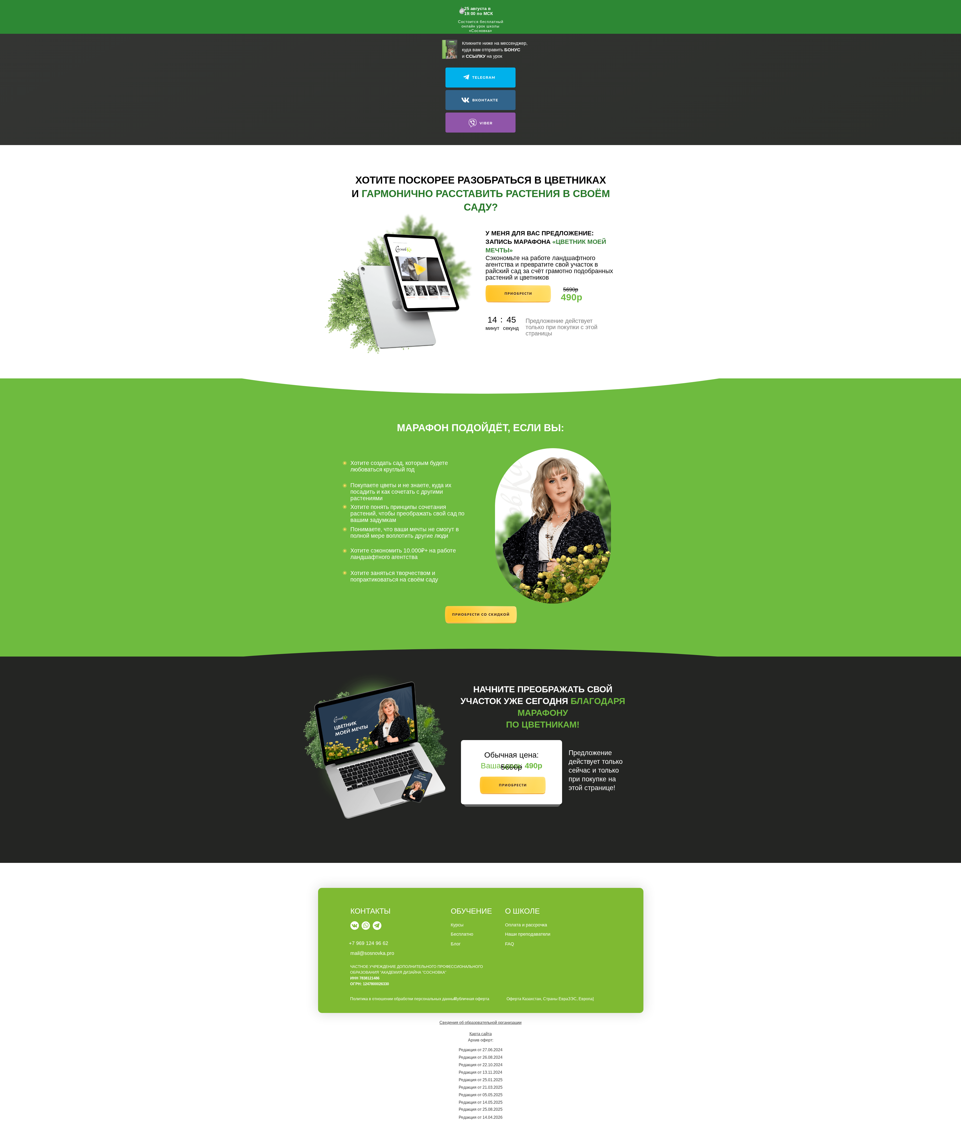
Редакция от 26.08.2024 (481, 1057)
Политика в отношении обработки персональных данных (403, 999)
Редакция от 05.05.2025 (481, 1095)
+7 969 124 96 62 (368, 943)
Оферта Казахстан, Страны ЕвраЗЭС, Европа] (550, 999)
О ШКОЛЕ (522, 911)
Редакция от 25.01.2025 (481, 1080)
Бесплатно (462, 934)
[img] (354, 925)
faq (509, 943)
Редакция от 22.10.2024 (481, 1065)
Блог (456, 943)
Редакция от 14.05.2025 (481, 1102)
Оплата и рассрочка (526, 924)
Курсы (457, 924)
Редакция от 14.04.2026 (481, 1117)
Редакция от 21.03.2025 (481, 1087)
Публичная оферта (471, 999)
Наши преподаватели (527, 934)
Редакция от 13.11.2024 (480, 1072)
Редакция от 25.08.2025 (481, 1109)
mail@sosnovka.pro (372, 953)
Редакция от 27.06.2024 (481, 1050)
